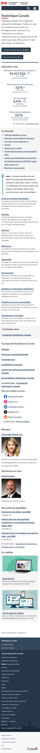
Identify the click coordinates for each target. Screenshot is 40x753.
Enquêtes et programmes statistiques (17, 289)
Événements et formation (12, 315)
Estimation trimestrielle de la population (19, 70)
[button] (20, 8)
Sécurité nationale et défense (11, 694)
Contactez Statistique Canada (16, 335)
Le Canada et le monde (8, 708)
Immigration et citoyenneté (10, 671)
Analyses (5, 230)
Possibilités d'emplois (12, 364)
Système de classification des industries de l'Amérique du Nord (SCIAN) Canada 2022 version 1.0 (20, 161)
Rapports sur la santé (13, 148)
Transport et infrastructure (10, 704)
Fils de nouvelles (15, 417)
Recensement (7, 273)
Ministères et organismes (9, 661)
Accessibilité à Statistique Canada (17, 378)
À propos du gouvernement (10, 664)
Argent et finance (7, 711)
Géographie (6, 259)
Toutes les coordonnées (9, 657)
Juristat (7, 145)
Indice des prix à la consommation (20, 84)
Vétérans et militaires (8, 721)
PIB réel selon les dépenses (20, 112)
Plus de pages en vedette (13, 613)
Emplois (4, 667)
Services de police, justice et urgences (13, 701)
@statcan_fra (11, 412)
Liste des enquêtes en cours (15, 135)
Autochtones (5, 718)
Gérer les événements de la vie (11, 728)
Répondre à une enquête (14, 168)
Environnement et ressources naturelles (14, 691)
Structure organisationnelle (14, 354)
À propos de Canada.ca (9, 742)
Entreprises (5, 678)
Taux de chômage (20, 98)
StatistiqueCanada (13, 396)
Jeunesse (4, 725)
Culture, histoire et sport (9, 698)
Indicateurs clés (32, 124)
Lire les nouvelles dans (16, 50)
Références (6, 246)
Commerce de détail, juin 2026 (15, 512)
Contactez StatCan (7, 644)
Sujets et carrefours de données (15, 198)
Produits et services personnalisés (16, 302)
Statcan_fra (11, 402)
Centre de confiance (8, 648)
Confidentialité (6, 749)
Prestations (5, 681)
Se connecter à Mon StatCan (12, 57)
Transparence (8, 359)
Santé (3, 684)
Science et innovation (8, 715)
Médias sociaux (6, 735)
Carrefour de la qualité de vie (16, 141)
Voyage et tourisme (7, 674)
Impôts (3, 688)
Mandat (5, 349)
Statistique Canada (14, 407)
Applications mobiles (8, 739)
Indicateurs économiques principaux (19, 138)
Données (5, 214)
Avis (2, 745)
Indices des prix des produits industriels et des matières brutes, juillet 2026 (18, 522)
